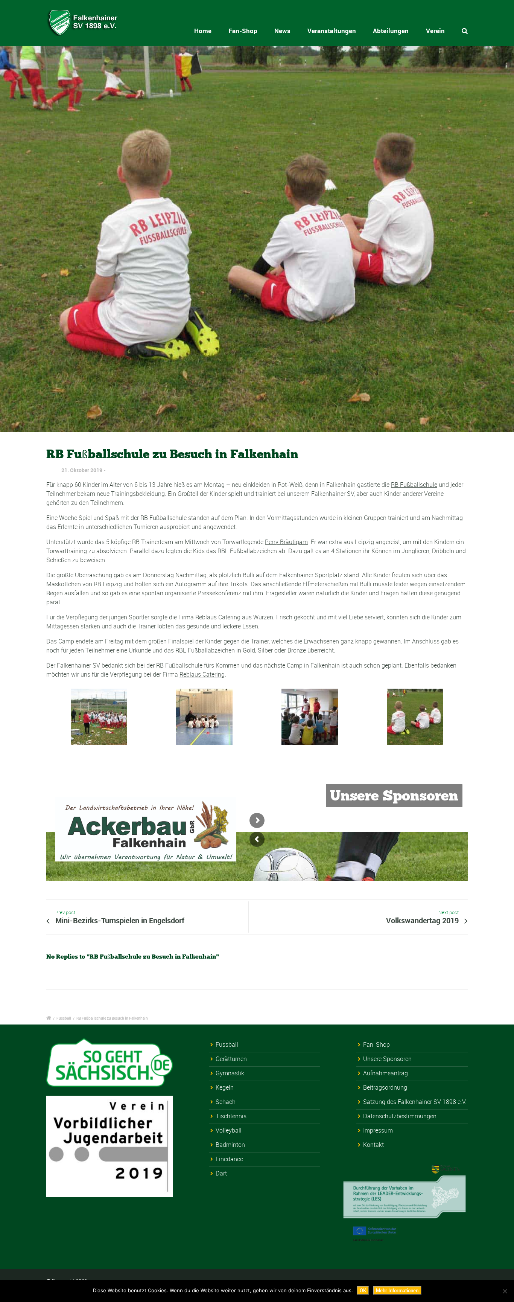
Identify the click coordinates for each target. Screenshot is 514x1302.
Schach (226, 1102)
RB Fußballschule (414, 484)
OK (363, 1290)
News (282, 30)
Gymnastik (230, 1073)
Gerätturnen (231, 1059)
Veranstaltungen (331, 30)
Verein (435, 30)
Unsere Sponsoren (387, 1059)
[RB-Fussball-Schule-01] (257, 239)
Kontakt (373, 1144)
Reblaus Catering (202, 674)
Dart (221, 1173)
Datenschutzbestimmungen (399, 1116)
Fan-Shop (243, 30)
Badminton (230, 1144)
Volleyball (229, 1130)
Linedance (229, 1159)
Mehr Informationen (397, 1290)
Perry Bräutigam (286, 542)
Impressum (378, 1130)
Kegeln (225, 1087)
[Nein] (504, 1291)
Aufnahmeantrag (385, 1073)
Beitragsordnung (385, 1087)
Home (202, 30)
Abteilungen (391, 30)
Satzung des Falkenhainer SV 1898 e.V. (415, 1102)
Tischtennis (231, 1116)
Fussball (63, 1018)
